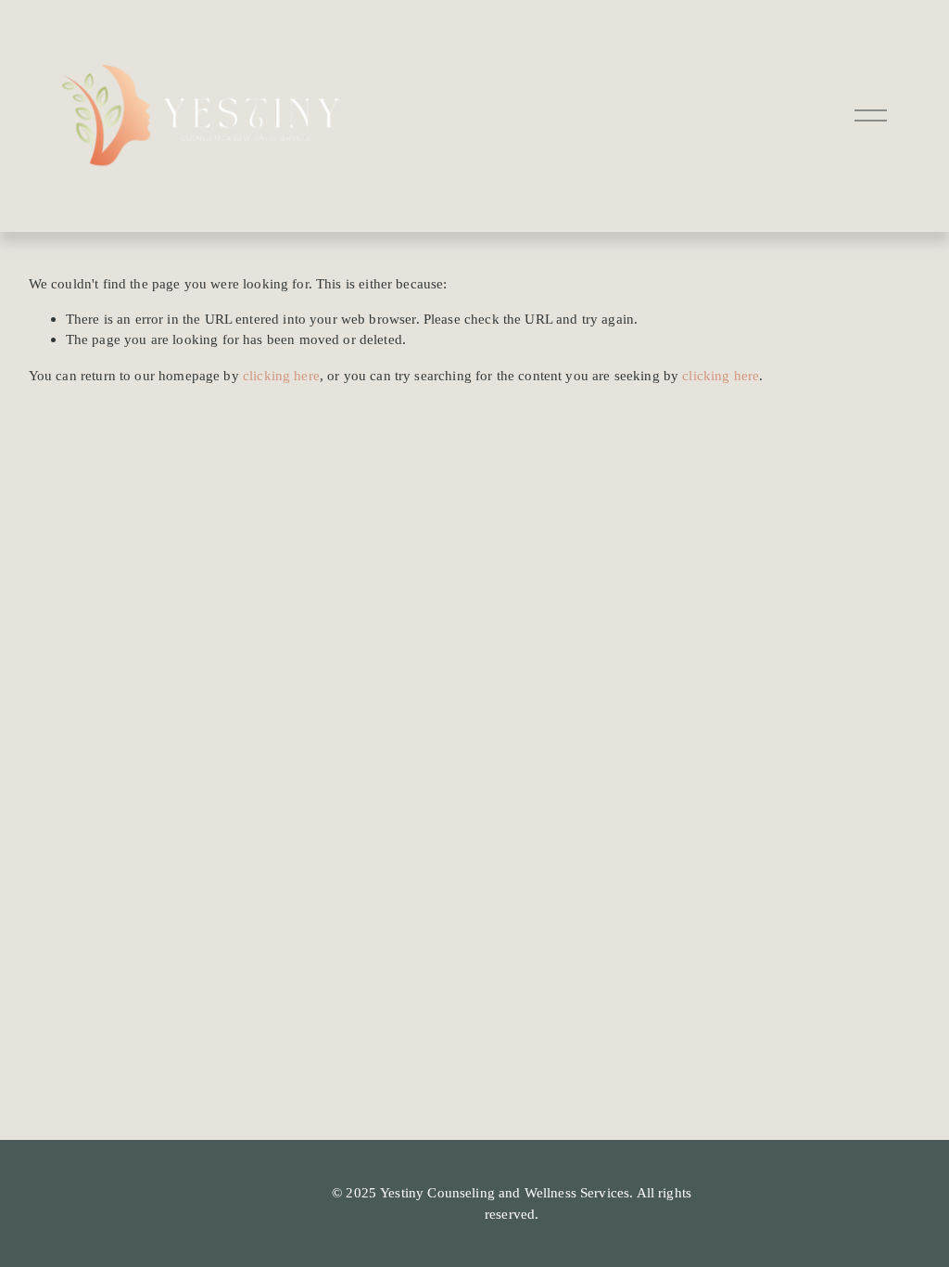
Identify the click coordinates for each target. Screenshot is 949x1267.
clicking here (281, 375)
